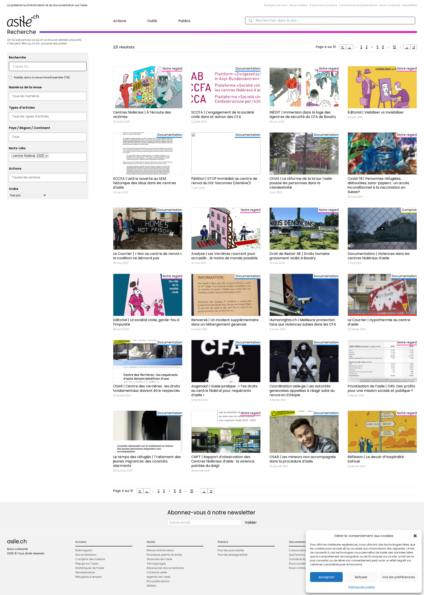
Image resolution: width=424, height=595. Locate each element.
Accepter (326, 577)
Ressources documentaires (165, 568)
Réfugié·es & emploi (88, 577)
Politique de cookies (361, 587)
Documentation (86, 555)
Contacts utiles (157, 572)
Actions (119, 20)
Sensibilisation (85, 572)
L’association (298, 550)
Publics (184, 20)
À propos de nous (276, 5)
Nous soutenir (298, 5)
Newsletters (409, 5)
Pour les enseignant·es (233, 555)
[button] (415, 536)
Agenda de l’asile (158, 577)
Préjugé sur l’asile (86, 563)
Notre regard (83, 550)
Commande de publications (358, 5)
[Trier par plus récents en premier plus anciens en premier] (27, 195)
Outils (152, 20)
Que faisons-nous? (302, 555)
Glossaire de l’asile (159, 559)
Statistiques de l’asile (89, 568)
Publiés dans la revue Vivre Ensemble (42, 77)
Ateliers (151, 585)
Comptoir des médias (90, 559)
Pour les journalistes (231, 550)
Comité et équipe (300, 559)
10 (394, 47)
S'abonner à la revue (323, 5)
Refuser (361, 577)
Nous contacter (389, 5)
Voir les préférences (398, 577)
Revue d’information (160, 550)
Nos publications (158, 581)
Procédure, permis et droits (164, 555)
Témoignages (156, 563)
